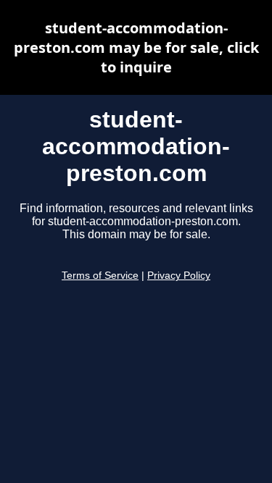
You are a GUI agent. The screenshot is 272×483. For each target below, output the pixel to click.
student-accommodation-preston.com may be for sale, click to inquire (136, 47)
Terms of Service (100, 275)
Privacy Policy (178, 275)
